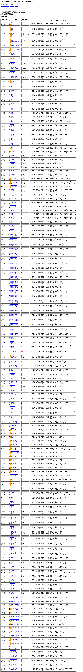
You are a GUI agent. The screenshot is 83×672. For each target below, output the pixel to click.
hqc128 (11, 83)
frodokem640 (12, 62)
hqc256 (11, 96)
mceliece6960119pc (14, 304)
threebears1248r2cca (14, 597)
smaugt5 (12, 559)
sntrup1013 (12, 562)
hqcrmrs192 (12, 108)
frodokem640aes (13, 67)
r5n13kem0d (13, 433)
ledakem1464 (12, 158)
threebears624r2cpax (15, 627)
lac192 (11, 140)
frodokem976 (12, 71)
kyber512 (12, 121)
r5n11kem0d (13, 429)
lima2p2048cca (13, 195)
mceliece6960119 (13, 295)
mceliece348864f (13, 238)
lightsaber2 (12, 189)
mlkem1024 (12, 337)
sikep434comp (13, 517)
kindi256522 (12, 112)
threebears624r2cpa (14, 621)
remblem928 (12, 478)
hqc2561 (12, 99)
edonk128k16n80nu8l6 (15, 44)
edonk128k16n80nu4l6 (15, 42)
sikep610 (12, 533)
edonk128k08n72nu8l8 (15, 41)
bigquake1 (12, 20)
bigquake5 (12, 23)
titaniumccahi (13, 648)
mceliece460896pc (14, 263)
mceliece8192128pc (14, 324)
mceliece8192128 (13, 314)
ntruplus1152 (13, 394)
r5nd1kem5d (13, 453)
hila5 (12, 80)
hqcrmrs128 (12, 107)
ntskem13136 (12, 409)
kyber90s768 (12, 134)
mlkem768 (12, 345)
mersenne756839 (13, 334)
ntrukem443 (12, 373)
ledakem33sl (12, 164)
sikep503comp (13, 528)
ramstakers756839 (14, 475)
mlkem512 (12, 341)
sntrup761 (12, 581)
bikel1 (12, 24)
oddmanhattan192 (13, 422)
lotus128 (12, 221)
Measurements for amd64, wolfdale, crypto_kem (9, 6)
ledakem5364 (12, 171)
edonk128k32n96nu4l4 (15, 45)
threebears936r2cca (14, 631)
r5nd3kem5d (13, 463)
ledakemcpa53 (13, 186)
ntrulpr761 (12, 386)
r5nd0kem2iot (13, 441)
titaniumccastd (13, 660)
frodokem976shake (14, 77)
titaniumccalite (13, 652)
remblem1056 (12, 476)
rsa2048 (12, 502)
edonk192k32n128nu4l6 (15, 49)
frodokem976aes (13, 76)
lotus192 (12, 225)
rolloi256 (12, 484)
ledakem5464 (12, 174)
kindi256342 (12, 110)
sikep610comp (13, 538)
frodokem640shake (14, 68)
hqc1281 (12, 85)
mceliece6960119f (14, 300)
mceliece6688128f (14, 278)
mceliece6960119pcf (14, 309)
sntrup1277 (12, 567)
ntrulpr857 (12, 389)
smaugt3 (12, 557)
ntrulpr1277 (12, 378)
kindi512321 (12, 116)
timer (11, 646)
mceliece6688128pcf (14, 288)
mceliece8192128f (14, 319)
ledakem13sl (12, 156)
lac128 (11, 138)
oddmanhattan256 (13, 425)
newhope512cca (13, 351)
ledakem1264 (12, 152)
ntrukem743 (12, 374)
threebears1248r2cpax (15, 612)
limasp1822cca (13, 203)
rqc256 (11, 499)
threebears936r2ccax (14, 635)
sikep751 (12, 543)
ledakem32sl (12, 162)
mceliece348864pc (14, 243)
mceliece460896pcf (14, 268)
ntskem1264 (12, 404)
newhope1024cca (13, 350)
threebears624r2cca (14, 613)
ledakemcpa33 (13, 182)
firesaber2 (12, 53)
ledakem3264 (12, 160)
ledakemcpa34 (13, 183)
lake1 (12, 148)
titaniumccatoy (13, 668)
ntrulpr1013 (12, 375)
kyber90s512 (12, 131)
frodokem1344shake (14, 59)
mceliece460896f (13, 258)
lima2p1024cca (13, 194)
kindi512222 (12, 113)
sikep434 (12, 511)
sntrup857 (12, 588)
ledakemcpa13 (13, 178)
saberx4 (12, 510)
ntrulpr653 (12, 383)
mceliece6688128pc (14, 283)
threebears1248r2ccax (14, 604)
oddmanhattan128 (13, 421)
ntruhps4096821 (13, 365)
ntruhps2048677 (13, 361)
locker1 (12, 209)
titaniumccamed (13, 656)
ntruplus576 (12, 397)
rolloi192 (12, 482)
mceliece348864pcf (14, 248)
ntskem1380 (12, 416)
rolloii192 (12, 489)
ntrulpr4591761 (13, 381)
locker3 (12, 211)
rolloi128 (12, 479)
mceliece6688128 (13, 273)
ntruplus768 (12, 399)
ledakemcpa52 (13, 185)
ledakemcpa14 (13, 179)
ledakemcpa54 (13, 187)
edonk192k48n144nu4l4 (15, 50)
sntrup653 (12, 576)
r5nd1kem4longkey (14, 449)
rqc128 (11, 494)
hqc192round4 (13, 95)
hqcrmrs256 (12, 109)
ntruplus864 (12, 402)
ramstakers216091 (14, 474)
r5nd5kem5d (13, 470)
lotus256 (12, 229)
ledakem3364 (12, 163)
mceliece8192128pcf (14, 329)
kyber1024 (12, 117)
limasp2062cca (13, 206)
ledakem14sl (12, 159)
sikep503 (12, 522)
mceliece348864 (13, 234)
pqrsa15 (12, 428)
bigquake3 (12, 22)
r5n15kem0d (13, 437)
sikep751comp (13, 549)
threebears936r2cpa (14, 638)
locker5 (12, 214)
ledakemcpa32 (13, 181)
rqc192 (11, 497)
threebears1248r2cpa (15, 605)
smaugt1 (12, 554)
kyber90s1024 (13, 129)
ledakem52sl (12, 170)
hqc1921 (12, 90)
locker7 (12, 217)
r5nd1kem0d (13, 445)
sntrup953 (12, 592)
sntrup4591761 (13, 572)
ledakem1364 (12, 155)
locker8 (12, 218)
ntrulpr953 (12, 393)
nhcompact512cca (14, 355)
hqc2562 (12, 100)
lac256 (11, 144)
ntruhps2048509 (13, 357)
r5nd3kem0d (13, 459)
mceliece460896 (13, 253)
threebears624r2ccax (14, 619)
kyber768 (12, 125)
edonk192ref (13, 52)
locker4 (12, 213)
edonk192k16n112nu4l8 (15, 48)
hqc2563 (12, 103)
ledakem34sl (12, 167)
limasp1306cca (13, 201)
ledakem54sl (12, 175)
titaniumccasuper (14, 664)
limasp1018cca (13, 198)
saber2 (11, 506)
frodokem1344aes (13, 57)
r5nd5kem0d (13, 467)
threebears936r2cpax (15, 643)
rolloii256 (12, 492)
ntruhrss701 (12, 369)
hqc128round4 (13, 87)
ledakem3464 (12, 166)
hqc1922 (12, 94)
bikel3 (12, 33)
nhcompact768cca (14, 356)
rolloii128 (12, 487)
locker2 (12, 210)
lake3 (12, 151)
